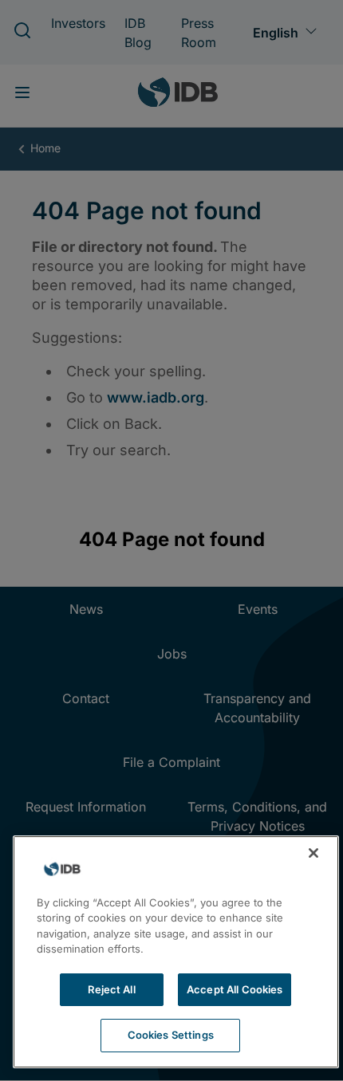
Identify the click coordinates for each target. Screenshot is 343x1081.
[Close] (313, 853)
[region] (176, 951)
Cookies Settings (171, 1034)
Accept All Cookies (234, 989)
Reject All (111, 989)
